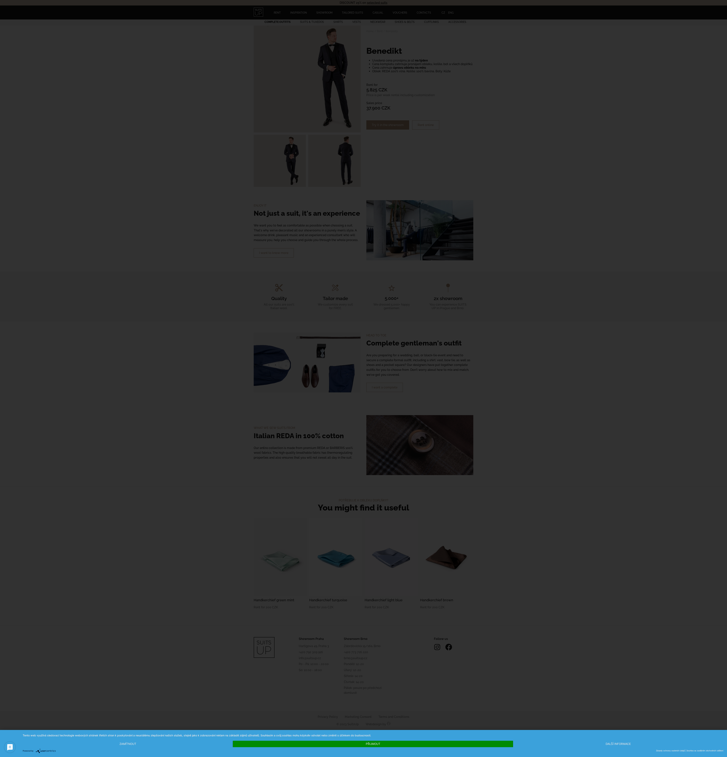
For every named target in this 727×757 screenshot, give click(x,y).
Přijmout (373, 744)
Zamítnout (127, 744)
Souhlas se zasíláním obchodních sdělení (705, 750)
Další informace (618, 744)
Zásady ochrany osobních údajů (670, 750)
